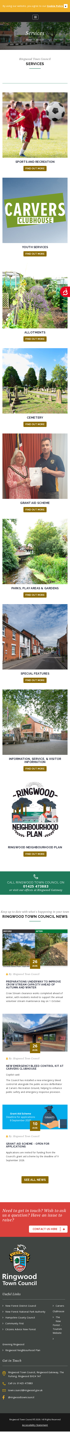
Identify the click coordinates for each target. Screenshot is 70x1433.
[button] (35, 17)
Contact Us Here (45, 1229)
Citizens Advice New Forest (20, 1329)
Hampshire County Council (20, 1317)
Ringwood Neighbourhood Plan (22, 1350)
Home (29, 39)
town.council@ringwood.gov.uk (25, 1390)
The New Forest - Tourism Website (57, 1325)
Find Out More (35, 168)
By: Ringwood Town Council (23, 974)
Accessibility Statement (35, 1425)
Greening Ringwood (13, 1344)
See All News (35, 1179)
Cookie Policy (55, 6)
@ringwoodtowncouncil (21, 1397)
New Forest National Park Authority (25, 1311)
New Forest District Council (20, 1305)
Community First (14, 1323)
